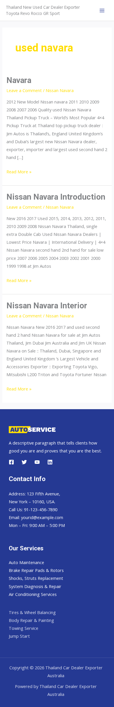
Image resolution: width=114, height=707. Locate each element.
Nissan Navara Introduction (55, 197)
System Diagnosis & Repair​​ (35, 586)
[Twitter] (24, 462)
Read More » (19, 171)
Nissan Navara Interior (46, 305)
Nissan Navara (60, 90)
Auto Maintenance (26, 562)
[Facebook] (11, 462)
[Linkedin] (50, 462)
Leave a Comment (24, 90)
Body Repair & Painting (31, 620)
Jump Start (19, 636)
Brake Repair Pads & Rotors (36, 570)
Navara (18, 80)
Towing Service (23, 628)
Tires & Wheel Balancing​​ (32, 612)
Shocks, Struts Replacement (36, 578)
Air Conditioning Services (33, 594)
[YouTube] (37, 462)
